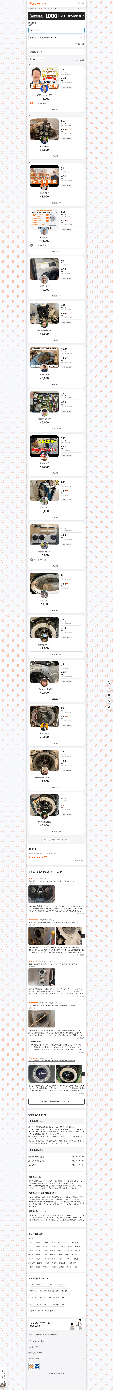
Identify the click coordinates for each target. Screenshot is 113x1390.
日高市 (47, 1263)
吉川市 (61, 1267)
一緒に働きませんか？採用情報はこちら (4, 1375)
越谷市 (52, 1250)
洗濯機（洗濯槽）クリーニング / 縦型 (41, 1284)
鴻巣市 (45, 1250)
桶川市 (67, 1242)
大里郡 (60, 1242)
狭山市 (38, 1254)
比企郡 (39, 1263)
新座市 (54, 1259)
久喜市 (30, 1250)
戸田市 (47, 1259)
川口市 (38, 1246)
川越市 (45, 1246)
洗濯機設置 (61, 1284)
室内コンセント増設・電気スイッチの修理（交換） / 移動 (47, 1297)
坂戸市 (77, 1250)
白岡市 (52, 1254)
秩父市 (74, 1254)
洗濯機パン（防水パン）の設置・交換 (41, 1311)
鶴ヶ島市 (31, 1259)
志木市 (45, 1254)
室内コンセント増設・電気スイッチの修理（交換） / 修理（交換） (50, 1291)
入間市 (52, 1242)
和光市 (68, 1267)
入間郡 (45, 1242)
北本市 (70, 1246)
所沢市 (39, 1259)
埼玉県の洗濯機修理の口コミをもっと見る (56, 1101)
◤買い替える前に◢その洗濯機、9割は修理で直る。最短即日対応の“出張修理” (51, 1005)
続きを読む (81, 913)
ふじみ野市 (72, 1263)
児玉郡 (60, 1250)
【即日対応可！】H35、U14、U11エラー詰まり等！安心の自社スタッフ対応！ (52, 881)
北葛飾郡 (62, 1246)
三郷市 (38, 1267)
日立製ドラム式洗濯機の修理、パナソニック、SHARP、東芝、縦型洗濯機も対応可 (53, 922)
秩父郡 (67, 1254)
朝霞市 (38, 1242)
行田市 (77, 1246)
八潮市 (54, 1267)
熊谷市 (38, 1250)
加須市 (30, 1246)
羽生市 (68, 1259)
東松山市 (31, 1263)
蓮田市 (61, 1259)
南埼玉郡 (46, 1267)
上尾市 (30, 1242)
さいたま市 (69, 1250)
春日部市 (75, 1242)
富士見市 (62, 1263)
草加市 (60, 1254)
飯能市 (76, 1259)
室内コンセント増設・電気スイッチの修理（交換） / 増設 (47, 1304)
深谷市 (54, 1263)
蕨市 (75, 1267)
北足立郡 (53, 1246)
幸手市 (30, 1254)
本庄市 (30, 1267)
